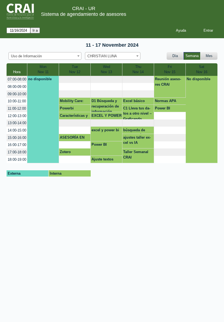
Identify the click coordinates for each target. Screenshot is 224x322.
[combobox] (44, 56)
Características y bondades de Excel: (74, 117)
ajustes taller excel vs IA (137, 140)
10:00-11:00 (17, 101)
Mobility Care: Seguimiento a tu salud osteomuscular (74, 102)
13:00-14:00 (17, 123)
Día (175, 56)
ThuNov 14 (138, 69)
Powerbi (67, 108)
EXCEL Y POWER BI (107, 117)
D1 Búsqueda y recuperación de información (105, 105)
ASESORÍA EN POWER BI (72, 138)
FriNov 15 (169, 69)
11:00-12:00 (17, 108)
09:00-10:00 (17, 94)
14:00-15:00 (17, 130)
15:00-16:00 (17, 138)
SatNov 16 (201, 69)
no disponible (40, 79)
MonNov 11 (43, 69)
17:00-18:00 (17, 152)
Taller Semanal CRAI (135, 154)
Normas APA (165, 101)
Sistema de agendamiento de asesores (83, 14)
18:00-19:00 (17, 159)
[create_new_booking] (74, 79)
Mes (209, 56)
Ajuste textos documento (102, 160)
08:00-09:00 (17, 87)
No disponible (198, 79)
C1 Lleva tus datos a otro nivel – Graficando (137, 112)
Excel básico (134, 101)
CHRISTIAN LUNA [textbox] (102, 56)
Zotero (65, 152)
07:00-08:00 (17, 79)
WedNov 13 (106, 69)
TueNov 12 (74, 69)
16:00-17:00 (17, 145)
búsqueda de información (134, 131)
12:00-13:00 (17, 116)
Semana (192, 56)
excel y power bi (105, 130)
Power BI (162, 108)
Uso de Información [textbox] (26, 56)
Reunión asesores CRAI (168, 82)
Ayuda (181, 30)
